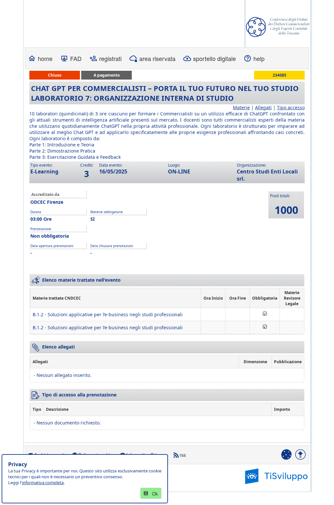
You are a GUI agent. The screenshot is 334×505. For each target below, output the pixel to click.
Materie (241, 107)
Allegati (263, 107)
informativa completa (43, 482)
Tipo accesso (291, 107)
